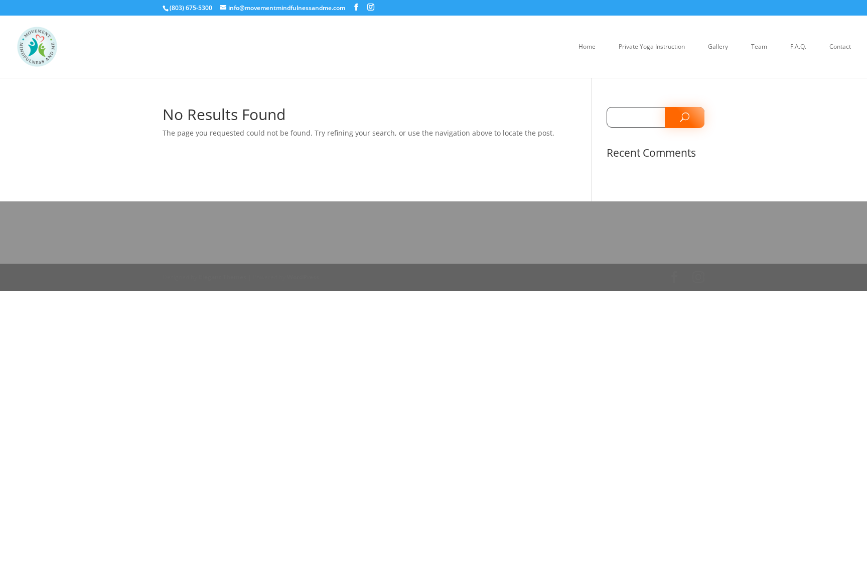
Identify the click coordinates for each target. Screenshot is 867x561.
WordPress (303, 277)
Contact (840, 47)
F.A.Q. (798, 47)
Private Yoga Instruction (652, 47)
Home (587, 47)
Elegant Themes (222, 277)
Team (759, 47)
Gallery (718, 47)
